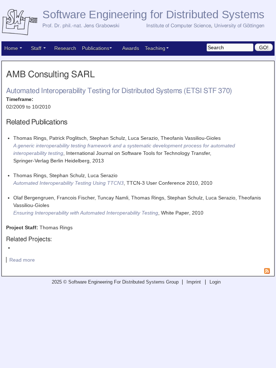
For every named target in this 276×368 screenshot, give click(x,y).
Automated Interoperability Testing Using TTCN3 (68, 183)
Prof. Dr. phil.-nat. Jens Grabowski (80, 25)
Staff (36, 48)
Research (65, 48)
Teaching (155, 48)
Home (11, 48)
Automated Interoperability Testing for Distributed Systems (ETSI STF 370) (119, 91)
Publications (95, 48)
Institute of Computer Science (178, 25)
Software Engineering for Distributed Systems (153, 14)
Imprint (194, 282)
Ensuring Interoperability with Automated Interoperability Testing (85, 213)
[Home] (21, 22)
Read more (22, 260)
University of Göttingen (239, 25)
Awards (130, 48)
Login (215, 282)
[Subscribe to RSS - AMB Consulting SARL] (267, 272)
